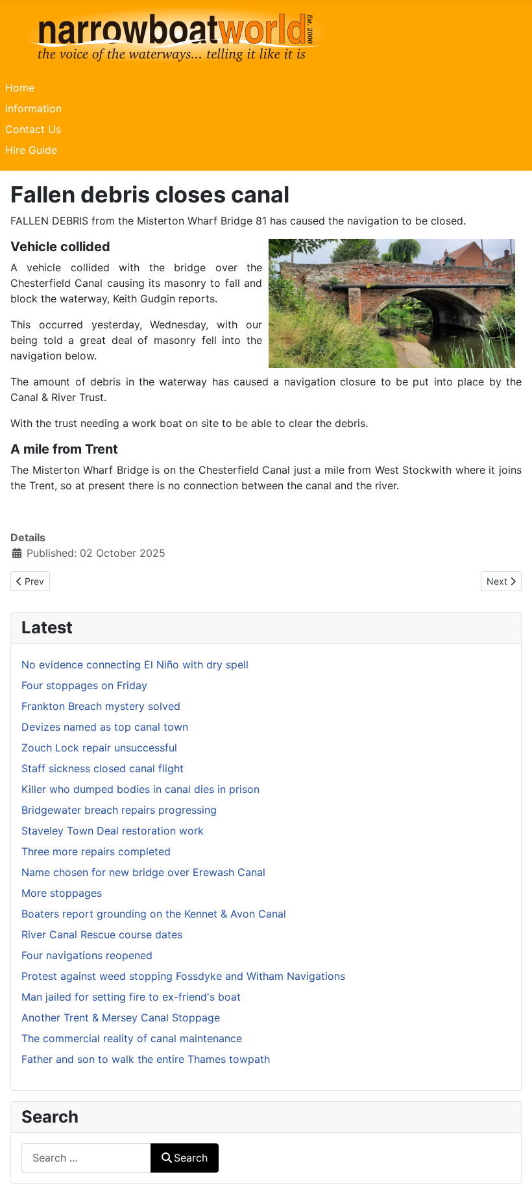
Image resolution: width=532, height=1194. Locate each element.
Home (19, 87)
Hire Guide (31, 149)
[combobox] (86, 1158)
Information (33, 108)
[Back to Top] (509, 1170)
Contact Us (33, 129)
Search (191, 1157)
